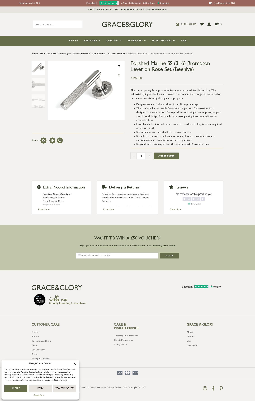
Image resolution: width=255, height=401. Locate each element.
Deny (40, 388)
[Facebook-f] (213, 388)
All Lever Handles (116, 54)
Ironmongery (64, 54)
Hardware (90, 41)
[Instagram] (60, 140)
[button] (74, 363)
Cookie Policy (39, 395)
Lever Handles (98, 54)
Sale (184, 41)
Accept (16, 388)
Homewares (135, 41)
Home (35, 54)
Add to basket (166, 156)
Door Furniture (80, 54)
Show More (43, 209)
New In (73, 41)
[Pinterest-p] (221, 388)
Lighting (112, 41)
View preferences (64, 388)
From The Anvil (162, 41)
